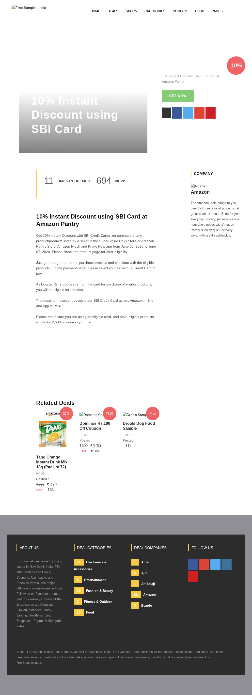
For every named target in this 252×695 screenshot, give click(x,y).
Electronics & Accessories (90, 565)
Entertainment (91, 580)
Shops (131, 11)
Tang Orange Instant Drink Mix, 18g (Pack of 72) (52, 462)
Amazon (145, 595)
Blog (199, 11)
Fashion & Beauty (95, 591)
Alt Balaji (144, 584)
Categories (154, 11)
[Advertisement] (96, 364)
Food (40, 473)
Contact (180, 11)
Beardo (143, 605)
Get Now (178, 96)
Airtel (141, 562)
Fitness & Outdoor (94, 601)
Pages (217, 11)
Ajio (140, 573)
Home (95, 11)
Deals (113, 11)
